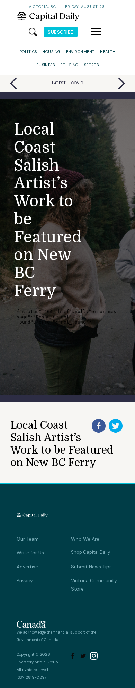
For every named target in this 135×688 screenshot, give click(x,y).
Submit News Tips (91, 567)
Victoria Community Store (94, 584)
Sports (91, 64)
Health (107, 51)
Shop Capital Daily (90, 552)
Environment (80, 51)
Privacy (25, 580)
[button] (96, 32)
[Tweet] (116, 426)
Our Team (28, 539)
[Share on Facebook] (99, 426)
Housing (51, 51)
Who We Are (85, 539)
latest (59, 82)
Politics (28, 51)
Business (45, 64)
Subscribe (60, 32)
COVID (77, 82)
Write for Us (30, 553)
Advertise (27, 567)
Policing (69, 64)
